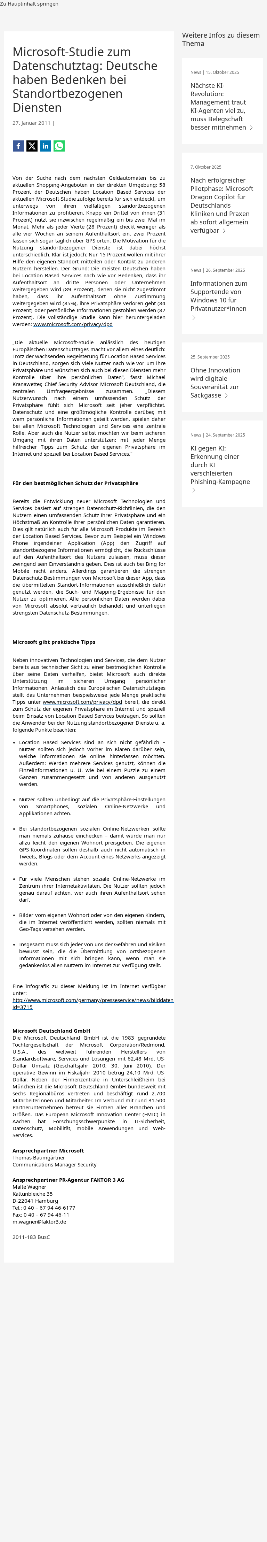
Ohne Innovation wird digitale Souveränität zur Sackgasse (215, 382)
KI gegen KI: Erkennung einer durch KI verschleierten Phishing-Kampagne (220, 465)
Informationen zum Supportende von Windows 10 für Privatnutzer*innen (219, 296)
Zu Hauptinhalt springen (29, 3)
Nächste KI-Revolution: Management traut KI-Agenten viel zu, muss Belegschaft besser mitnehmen (219, 106)
